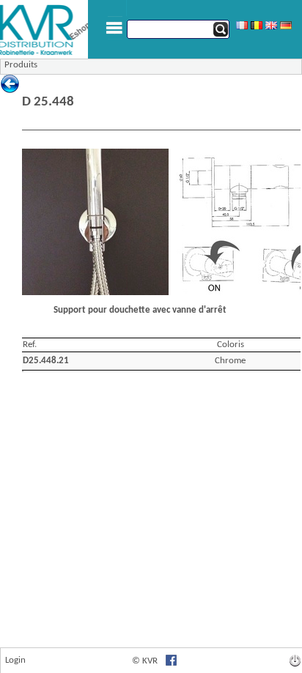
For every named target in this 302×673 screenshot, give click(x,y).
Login (15, 660)
